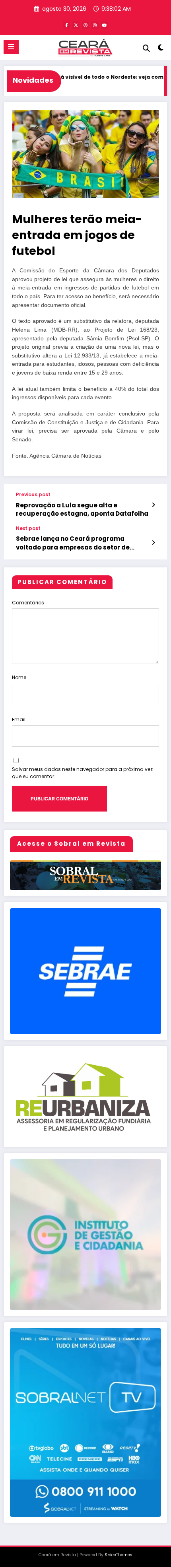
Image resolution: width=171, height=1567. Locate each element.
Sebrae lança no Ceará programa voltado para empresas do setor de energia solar (73, 542)
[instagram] (95, 25)
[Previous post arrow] (153, 505)
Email (18, 719)
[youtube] (104, 25)
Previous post (33, 494)
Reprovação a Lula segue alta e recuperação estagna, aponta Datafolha (82, 509)
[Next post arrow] (153, 543)
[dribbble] (85, 25)
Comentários (28, 602)
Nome (19, 677)
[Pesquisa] (146, 48)
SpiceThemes (118, 1555)
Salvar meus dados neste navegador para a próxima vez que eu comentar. (82, 773)
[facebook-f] (66, 25)
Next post (28, 528)
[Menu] (11, 47)
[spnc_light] (161, 49)
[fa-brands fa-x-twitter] (76, 25)
